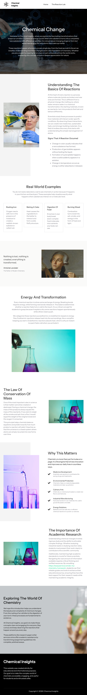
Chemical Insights (19, 661)
